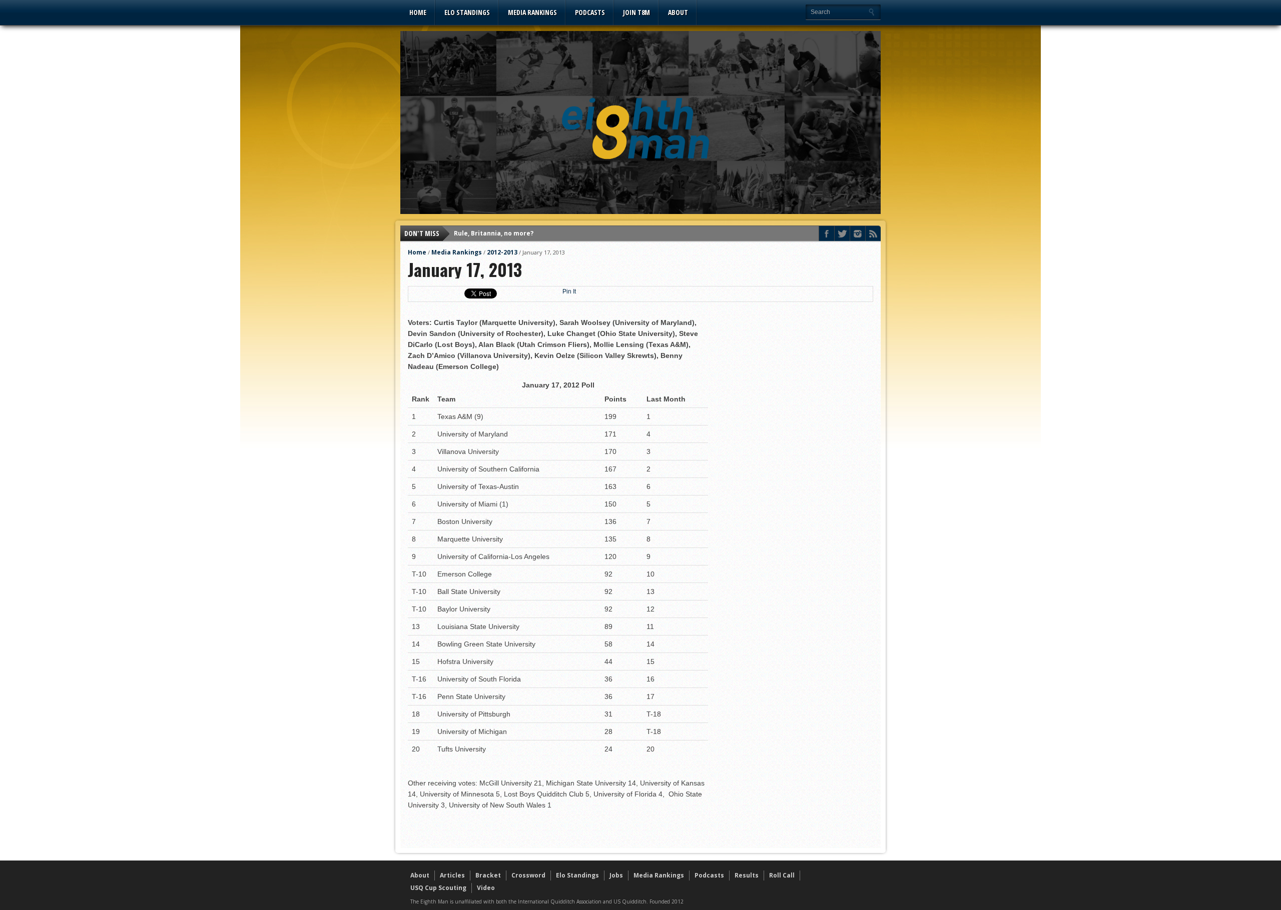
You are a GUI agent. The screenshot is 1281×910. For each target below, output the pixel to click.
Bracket (488, 875)
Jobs (616, 875)
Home (417, 12)
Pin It (569, 291)
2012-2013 (502, 252)
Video (486, 888)
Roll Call (782, 875)
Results (747, 875)
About (678, 12)
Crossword (528, 875)
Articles (452, 875)
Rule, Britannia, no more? (493, 233)
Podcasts (590, 12)
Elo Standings (467, 12)
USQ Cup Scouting (438, 888)
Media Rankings (532, 12)
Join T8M (636, 12)
